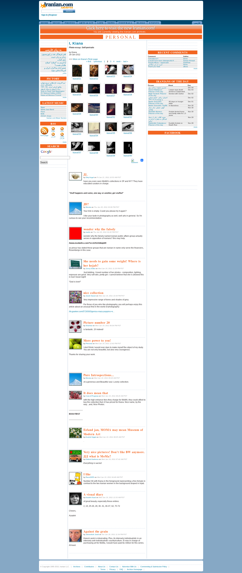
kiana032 (128, 117)
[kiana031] (111, 109)
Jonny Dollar (90, 268)
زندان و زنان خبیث (58, 57)
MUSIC (57, 22)
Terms (103, 569)
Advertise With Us (129, 567)
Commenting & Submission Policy (153, 567)
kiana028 (128, 95)
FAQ (121, 569)
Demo (185, 59)
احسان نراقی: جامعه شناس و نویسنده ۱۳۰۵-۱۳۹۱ (157, 98)
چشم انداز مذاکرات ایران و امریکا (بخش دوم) (55, 69)
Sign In (44, 15)
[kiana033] (77, 127)
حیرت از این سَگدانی (155, 64)
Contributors (89, 567)
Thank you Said (154, 66)
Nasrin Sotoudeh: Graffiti (157, 105)
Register (53, 15)
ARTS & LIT (86, 22)
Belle (42, 114)
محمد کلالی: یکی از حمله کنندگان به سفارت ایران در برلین (157, 119)
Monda (88, 207)
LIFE (100, 22)
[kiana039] (111, 148)
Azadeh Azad (91, 497)
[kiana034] (94, 128)
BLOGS (141, 22)
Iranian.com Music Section (57, 118)
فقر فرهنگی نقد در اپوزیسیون (54, 54)
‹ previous (97, 61)
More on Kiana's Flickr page (85, 59)
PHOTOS (70, 22)
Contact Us (113, 567)
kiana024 (128, 76)
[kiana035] (111, 127)
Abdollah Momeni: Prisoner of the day (155, 112)
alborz (185, 66)
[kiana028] (128, 88)
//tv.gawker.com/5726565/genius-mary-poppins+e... (91, 311)
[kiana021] (77, 71)
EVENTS (154, 22)
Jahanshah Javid (92, 534)
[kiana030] (94, 108)
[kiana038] (94, 146)
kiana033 (77, 134)
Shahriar (89, 325)
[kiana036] (128, 127)
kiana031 (111, 117)
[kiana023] (111, 69)
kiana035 (111, 133)
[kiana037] (77, 146)
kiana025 (77, 95)
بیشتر (65, 73)
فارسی (197, 22)
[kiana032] (128, 109)
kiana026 (94, 95)
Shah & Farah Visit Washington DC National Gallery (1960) (53, 92)
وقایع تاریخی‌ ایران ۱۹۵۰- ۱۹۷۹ (51, 87)
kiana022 (94, 79)
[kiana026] (94, 88)
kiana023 (111, 76)
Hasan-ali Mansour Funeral (51, 95)
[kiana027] (111, 89)
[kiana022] (94, 71)
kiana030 (94, 115)
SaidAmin (186, 62)
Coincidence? (153, 59)
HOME (45, 22)
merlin (88, 232)
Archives (76, 567)
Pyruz (43, 111)
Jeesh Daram (91, 296)
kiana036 (128, 133)
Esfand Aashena (92, 459)
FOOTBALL (125, 22)
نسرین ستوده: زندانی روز (157, 87)
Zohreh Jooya (46, 116)
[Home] (56, 9)
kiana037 (77, 152)
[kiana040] (128, 148)
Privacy (112, 569)
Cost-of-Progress (92, 396)
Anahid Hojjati (91, 437)
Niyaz (43, 107)
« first (88, 61)
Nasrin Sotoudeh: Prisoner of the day (155, 102)
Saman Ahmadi (189, 61)
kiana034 (94, 136)
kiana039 (111, 156)
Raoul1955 (90, 477)
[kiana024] (128, 69)
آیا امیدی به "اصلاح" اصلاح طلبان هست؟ (55, 64)
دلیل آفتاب (61, 60)
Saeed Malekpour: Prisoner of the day (155, 90)
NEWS (111, 22)
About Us (101, 567)
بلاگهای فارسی (62, 137)
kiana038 (94, 153)
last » (125, 61)
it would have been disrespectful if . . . (162, 61)
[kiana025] (77, 88)
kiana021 (77, 79)
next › (118, 61)
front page (44, 135)
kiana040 (128, 156)
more (65, 97)
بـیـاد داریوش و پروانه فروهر (50, 89)
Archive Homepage (134, 569)
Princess (89, 343)
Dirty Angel (90, 177)
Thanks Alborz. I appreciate (158, 62)
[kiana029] (77, 107)
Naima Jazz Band (47, 109)
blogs (53, 131)
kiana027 (111, 96)
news (62, 131)
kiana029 (77, 114)
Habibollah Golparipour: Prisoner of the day (157, 124)
